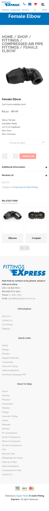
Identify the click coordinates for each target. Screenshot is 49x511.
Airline (44, 10)
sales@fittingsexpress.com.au (21, 298)
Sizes (5, 141)
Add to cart (28, 156)
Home (7, 37)
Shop (22, 37)
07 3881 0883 (15, 295)
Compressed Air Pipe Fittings (24, 187)
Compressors (15, 10)
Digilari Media (22, 496)
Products (5, 10)
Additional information (13, 167)
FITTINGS (10, 40)
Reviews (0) (8, 175)
